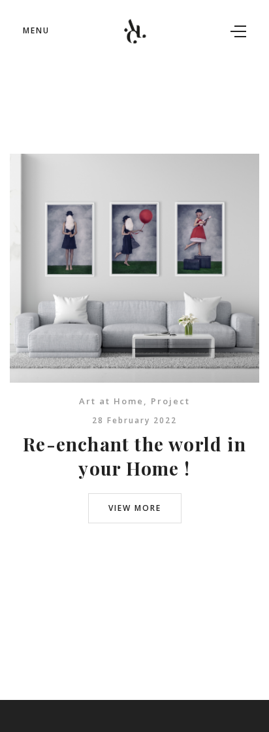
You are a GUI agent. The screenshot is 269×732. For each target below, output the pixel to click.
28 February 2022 (134, 420)
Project (170, 401)
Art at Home (111, 401)
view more (134, 508)
